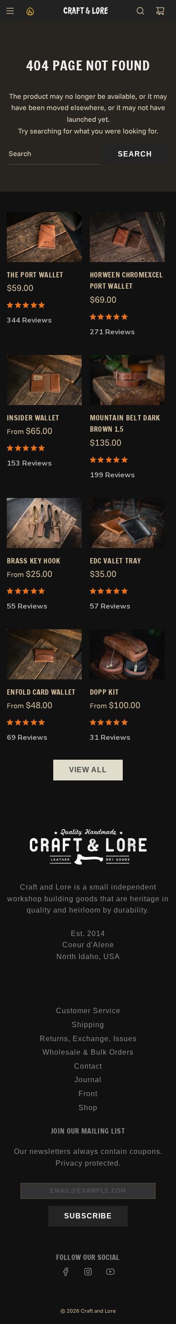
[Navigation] (10, 11)
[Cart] (160, 11)
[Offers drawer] (30, 11)
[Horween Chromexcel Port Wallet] (127, 237)
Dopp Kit (104, 692)
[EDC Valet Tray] (127, 523)
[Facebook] (66, 1272)
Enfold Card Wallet (41, 692)
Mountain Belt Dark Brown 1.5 (125, 423)
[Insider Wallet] (44, 380)
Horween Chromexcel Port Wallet (126, 280)
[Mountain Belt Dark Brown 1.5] (127, 380)
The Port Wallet (35, 275)
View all (88, 770)
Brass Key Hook (33, 561)
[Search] (140, 11)
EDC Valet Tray (115, 561)
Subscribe (88, 1216)
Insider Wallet (33, 418)
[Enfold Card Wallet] (44, 654)
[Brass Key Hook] (44, 523)
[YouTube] (110, 1272)
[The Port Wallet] (44, 237)
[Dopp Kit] (127, 654)
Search (135, 154)
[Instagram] (88, 1272)
